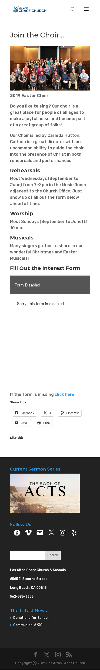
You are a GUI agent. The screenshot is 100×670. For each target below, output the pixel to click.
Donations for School (31, 618)
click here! (65, 394)
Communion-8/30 (28, 625)
